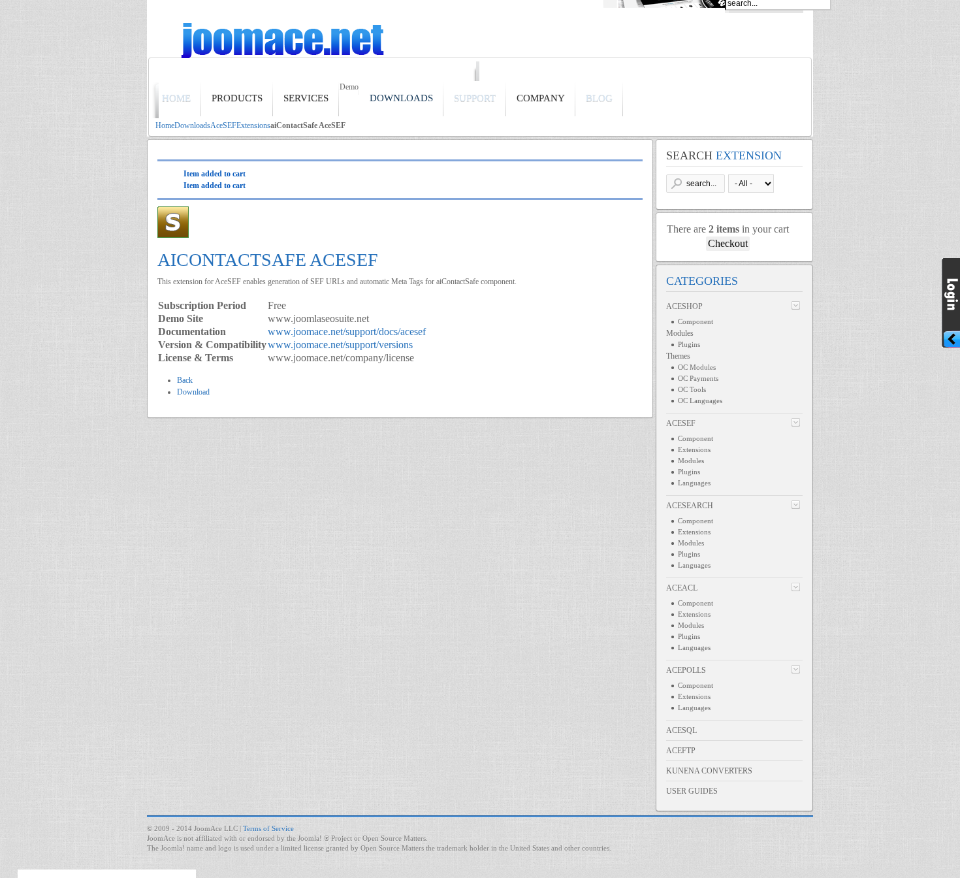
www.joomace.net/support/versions (340, 344)
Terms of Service (268, 828)
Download (193, 392)
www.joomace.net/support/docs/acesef (347, 331)
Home (164, 125)
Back (185, 380)
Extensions (253, 125)
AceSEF (223, 125)
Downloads (192, 125)
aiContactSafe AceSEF (267, 260)
